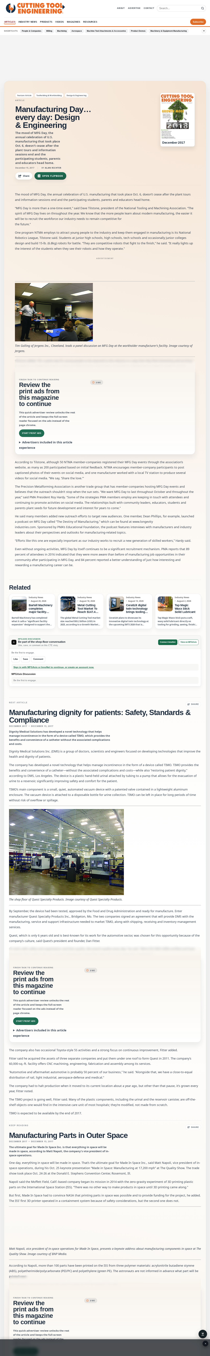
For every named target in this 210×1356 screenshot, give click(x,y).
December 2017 (18, 726)
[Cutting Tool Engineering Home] (35, 8)
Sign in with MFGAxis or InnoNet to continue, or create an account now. (53, 667)
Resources (90, 22)
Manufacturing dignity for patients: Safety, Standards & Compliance (99, 716)
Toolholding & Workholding (49, 95)
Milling (49, 31)
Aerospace (77, 31)
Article (19, 100)
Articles (9, 22)
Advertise (134, 8)
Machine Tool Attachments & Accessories (106, 31)
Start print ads (31, 433)
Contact (149, 8)
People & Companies (31, 31)
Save (25, 659)
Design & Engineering (76, 95)
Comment (38, 659)
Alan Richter (53, 167)
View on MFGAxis (188, 642)
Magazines (73, 22)
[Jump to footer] (203, 1334)
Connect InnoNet (168, 642)
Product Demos (138, 31)
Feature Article (24, 95)
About (121, 8)
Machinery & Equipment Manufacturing (168, 31)
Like (15, 659)
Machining (62, 31)
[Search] (202, 8)
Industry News (27, 22)
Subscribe (198, 22)
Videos (59, 22)
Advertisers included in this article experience (45, 445)
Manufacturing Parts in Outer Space (68, 1135)
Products (46, 22)
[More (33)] (204, 31)
